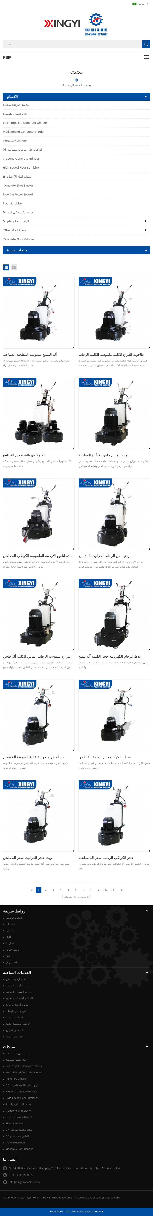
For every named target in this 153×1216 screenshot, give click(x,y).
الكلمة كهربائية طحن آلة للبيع (24, 455)
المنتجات (10, 924)
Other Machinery (14, 230)
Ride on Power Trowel (18, 194)
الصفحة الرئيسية (73, 85)
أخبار (8, 937)
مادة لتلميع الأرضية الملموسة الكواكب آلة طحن (37, 556)
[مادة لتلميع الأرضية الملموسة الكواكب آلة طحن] (39, 514)
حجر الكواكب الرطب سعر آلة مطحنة (106, 858)
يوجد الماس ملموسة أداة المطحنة (103, 455)
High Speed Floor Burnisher (21, 167)
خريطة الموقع (13, 950)
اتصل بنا (10, 943)
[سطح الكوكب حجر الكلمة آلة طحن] (114, 715)
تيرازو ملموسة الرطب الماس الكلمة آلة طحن (36, 656)
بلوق (8, 956)
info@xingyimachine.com (24, 1182)
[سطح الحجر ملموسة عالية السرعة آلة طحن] (39, 715)
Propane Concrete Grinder (21, 158)
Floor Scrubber (13, 203)
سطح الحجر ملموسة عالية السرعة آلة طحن (36, 757)
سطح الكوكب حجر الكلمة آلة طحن (104, 757)
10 (106, 890)
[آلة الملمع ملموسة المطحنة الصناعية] (39, 313)
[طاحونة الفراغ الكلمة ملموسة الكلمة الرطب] (114, 313)
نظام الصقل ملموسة (15, 114)
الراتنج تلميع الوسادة (16, 1011)
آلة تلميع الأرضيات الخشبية (19, 998)
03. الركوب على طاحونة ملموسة (22, 149)
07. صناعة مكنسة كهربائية (18, 212)
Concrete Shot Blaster (18, 185)
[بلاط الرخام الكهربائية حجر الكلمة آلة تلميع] (114, 614)
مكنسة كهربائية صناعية (16, 105)
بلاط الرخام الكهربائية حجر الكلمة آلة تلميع (109, 656)
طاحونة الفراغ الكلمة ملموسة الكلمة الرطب (111, 354)
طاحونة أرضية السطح (17, 979)
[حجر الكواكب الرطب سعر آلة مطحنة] (114, 816)
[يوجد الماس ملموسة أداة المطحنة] (114, 413)
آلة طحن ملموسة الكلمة (18, 1024)
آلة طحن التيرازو (14, 1030)
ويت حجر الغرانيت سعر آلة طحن (27, 858)
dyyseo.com (112, 1198)
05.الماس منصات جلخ (16, 221)
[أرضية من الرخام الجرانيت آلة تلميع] (114, 514)
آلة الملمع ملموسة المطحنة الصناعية (30, 354)
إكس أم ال (11, 963)
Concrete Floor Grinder (18, 239)
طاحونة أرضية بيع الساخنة (19, 992)
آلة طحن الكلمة (14, 1037)
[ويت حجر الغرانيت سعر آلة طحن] (39, 816)
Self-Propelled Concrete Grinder (25, 123)
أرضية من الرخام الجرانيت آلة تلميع (104, 556)
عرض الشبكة (6, 267)
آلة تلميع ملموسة (14, 1018)
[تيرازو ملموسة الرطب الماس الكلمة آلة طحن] (39, 614)
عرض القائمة (14, 267)
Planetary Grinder (15, 140)
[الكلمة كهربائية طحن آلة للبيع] (39, 413)
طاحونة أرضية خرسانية (17, 986)
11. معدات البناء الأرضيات (17, 176)
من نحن (10, 931)
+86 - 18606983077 (21, 1175)
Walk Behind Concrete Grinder (24, 132)
